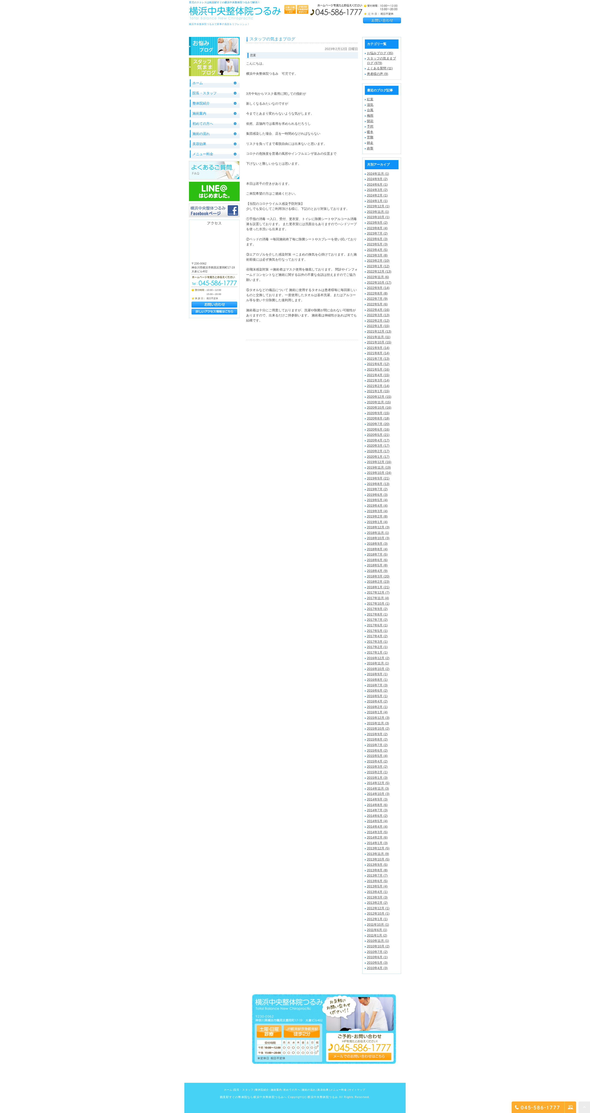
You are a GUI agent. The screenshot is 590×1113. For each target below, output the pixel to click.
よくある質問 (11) (380, 68)
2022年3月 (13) (378, 315)
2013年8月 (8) (377, 870)
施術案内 (199, 113)
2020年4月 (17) (378, 440)
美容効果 (199, 144)
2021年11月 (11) (378, 337)
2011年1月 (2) (377, 935)
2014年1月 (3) (377, 843)
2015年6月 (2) (377, 750)
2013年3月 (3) (377, 897)
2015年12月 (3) (378, 718)
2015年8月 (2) (377, 739)
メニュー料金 (202, 154)
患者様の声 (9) (377, 74)
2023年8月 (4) (377, 228)
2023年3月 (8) (377, 255)
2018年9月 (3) (377, 543)
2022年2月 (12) (378, 320)
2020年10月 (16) (379, 407)
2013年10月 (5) (378, 859)
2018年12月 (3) (378, 527)
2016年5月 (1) (377, 696)
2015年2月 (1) (377, 772)
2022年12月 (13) (379, 271)
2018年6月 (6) (377, 560)
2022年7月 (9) (377, 299)
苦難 (370, 137)
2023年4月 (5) (377, 250)
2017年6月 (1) (377, 625)
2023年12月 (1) (378, 206)
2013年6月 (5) (377, 881)
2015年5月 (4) (377, 756)
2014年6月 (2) (377, 816)
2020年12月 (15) (379, 397)
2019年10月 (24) (379, 473)
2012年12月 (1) (378, 908)
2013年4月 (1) (377, 892)
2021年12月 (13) (379, 331)
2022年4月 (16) (378, 310)
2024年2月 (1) (377, 195)
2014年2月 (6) (377, 837)
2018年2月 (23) (378, 581)
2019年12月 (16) (379, 462)
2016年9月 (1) (377, 674)
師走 (370, 143)
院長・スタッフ (204, 93)
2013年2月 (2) (377, 903)
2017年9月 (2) (377, 609)
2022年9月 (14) (378, 288)
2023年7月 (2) (377, 233)
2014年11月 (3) (378, 788)
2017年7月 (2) (377, 620)
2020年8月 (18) (378, 418)
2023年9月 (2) (377, 222)
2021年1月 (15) (378, 391)
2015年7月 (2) (377, 745)
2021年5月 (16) (378, 369)
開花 (370, 121)
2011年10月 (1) (378, 924)
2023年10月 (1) (378, 217)
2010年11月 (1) (378, 941)
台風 (370, 110)
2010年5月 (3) (377, 962)
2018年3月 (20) (378, 576)
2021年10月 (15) (379, 342)
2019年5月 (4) (377, 500)
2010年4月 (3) (377, 968)
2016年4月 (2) (377, 701)
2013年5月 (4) (377, 886)
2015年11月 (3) (378, 723)
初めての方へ (202, 123)
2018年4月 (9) (377, 571)
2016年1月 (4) (377, 712)
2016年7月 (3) (377, 685)
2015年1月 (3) (377, 778)
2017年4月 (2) (377, 636)
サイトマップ (357, 1089)
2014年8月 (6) (377, 805)
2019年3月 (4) (377, 511)
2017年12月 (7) (378, 592)
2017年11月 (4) (378, 598)
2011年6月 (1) (377, 930)
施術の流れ (201, 134)
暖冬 (370, 132)
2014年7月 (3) (377, 810)
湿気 (370, 105)
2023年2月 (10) (378, 260)
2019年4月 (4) (377, 505)
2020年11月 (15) (379, 402)
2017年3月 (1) (377, 641)
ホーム (197, 83)
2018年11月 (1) (378, 533)
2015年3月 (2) (377, 766)
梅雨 (370, 115)
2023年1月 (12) (378, 266)
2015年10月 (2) (378, 728)
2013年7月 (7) (377, 875)
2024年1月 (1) (377, 201)
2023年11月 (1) (378, 212)
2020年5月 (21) (378, 435)
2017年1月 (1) (377, 652)
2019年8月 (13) (378, 484)
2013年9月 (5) (377, 864)
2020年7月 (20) (378, 424)
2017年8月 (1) (377, 614)
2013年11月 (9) (378, 854)
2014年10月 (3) (378, 794)
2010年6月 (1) (377, 957)
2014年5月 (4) (377, 821)
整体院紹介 (201, 103)
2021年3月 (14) (378, 380)
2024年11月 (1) (378, 174)
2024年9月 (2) (377, 179)
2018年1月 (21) (378, 587)
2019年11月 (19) (379, 467)
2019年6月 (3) (377, 495)
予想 (370, 126)
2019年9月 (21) (378, 478)
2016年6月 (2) (377, 690)
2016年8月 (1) (377, 679)
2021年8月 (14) (378, 353)
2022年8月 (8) (377, 293)
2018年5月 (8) (377, 565)
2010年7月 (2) (377, 952)
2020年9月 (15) (378, 413)
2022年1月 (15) (378, 326)
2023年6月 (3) (377, 239)
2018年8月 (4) (377, 549)
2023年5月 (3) (377, 244)
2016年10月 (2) (378, 669)
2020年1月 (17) (378, 456)
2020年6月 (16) (378, 429)
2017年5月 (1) (377, 631)
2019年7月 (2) (377, 489)
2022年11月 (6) (378, 277)
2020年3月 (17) (378, 445)
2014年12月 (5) (378, 783)
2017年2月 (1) (377, 647)
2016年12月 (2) (378, 658)
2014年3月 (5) (377, 832)
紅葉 (370, 99)
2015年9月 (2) (377, 734)
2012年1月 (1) (377, 919)
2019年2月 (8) (377, 516)
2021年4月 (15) (378, 375)
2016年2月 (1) (377, 707)
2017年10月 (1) (378, 603)
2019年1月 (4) (377, 522)
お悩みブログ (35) (380, 53)
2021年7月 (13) (378, 358)
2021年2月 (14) (378, 386)
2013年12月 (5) (378, 848)
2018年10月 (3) (378, 538)
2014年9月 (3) (377, 799)
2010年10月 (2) (378, 946)
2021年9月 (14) (378, 348)
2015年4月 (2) (377, 761)
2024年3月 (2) (377, 190)
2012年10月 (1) (378, 913)
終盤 (370, 148)
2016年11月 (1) (378, 663)
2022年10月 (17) (379, 282)
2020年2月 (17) (378, 451)
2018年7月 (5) (377, 554)
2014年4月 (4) (377, 826)
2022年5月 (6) (377, 304)
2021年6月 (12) (378, 364)
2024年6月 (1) (377, 184)
